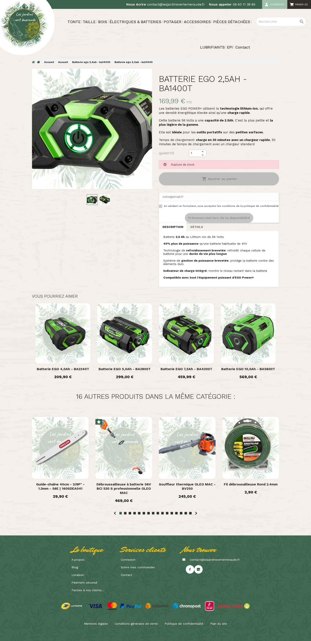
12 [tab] (172, 513)
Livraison (78, 575)
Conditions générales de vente (136, 623)
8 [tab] (153, 513)
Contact (126, 575)
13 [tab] (176, 513)
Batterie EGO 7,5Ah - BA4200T (186, 369)
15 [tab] (185, 513)
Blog (75, 567)
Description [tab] (172, 227)
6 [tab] (144, 513)
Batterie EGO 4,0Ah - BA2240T (63, 369)
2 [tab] (125, 513)
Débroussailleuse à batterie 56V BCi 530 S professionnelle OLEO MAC (123, 488)
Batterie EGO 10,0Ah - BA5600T (248, 369)
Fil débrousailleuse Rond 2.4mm (251, 484)
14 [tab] (181, 513)
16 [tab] (190, 513)
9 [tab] (158, 513)
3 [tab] (130, 513)
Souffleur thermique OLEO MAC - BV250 (187, 486)
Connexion (128, 559)
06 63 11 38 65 (244, 4)
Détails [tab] (196, 227)
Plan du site (218, 623)
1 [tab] (120, 513)
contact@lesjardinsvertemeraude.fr (176, 4)
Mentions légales (96, 623)
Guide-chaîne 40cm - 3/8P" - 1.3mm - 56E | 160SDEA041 (60, 486)
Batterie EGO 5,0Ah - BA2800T (125, 369)
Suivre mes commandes (138, 567)
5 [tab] (139, 513)
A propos (78, 559)
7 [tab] (148, 513)
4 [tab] (134, 513)
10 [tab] (162, 513)
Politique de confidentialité (184, 623)
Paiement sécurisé (84, 582)
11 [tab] (167, 513)
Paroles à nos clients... (88, 590)
